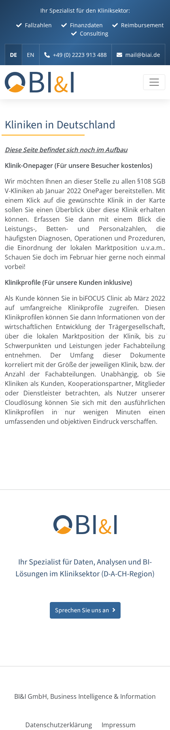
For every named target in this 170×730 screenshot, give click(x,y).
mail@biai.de (142, 54)
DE (13, 54)
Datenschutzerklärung (58, 725)
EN (30, 54)
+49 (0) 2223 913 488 (80, 54)
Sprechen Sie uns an (82, 610)
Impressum (119, 725)
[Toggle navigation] (154, 82)
